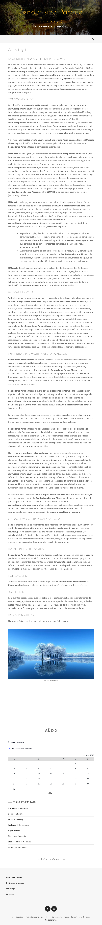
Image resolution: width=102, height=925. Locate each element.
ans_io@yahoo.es (66, 78)
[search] (93, 39)
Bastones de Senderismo (18, 825)
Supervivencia (14, 830)
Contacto (10, 894)
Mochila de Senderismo (18, 808)
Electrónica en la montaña (19, 841)
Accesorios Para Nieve (17, 847)
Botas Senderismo (16, 814)
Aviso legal (10, 888)
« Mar (50, 793)
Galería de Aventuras (51, 859)
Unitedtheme (51, 920)
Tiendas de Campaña (17, 836)
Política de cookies (14, 877)
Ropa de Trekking (15, 819)
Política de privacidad (15, 883)
